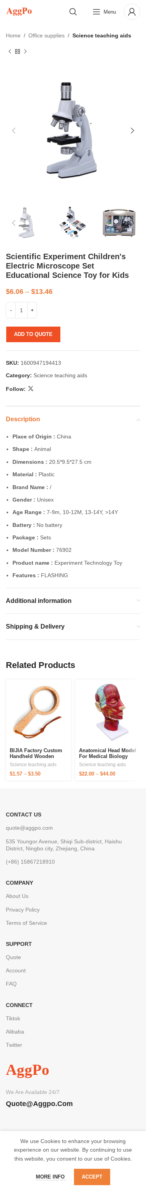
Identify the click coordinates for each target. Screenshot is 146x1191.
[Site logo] (19, 11)
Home (13, 35)
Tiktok (13, 1018)
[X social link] (31, 388)
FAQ (11, 984)
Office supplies (46, 35)
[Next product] (25, 51)
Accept (92, 1177)
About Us (17, 896)
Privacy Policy (23, 910)
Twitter (14, 1045)
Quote (13, 957)
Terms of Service (26, 923)
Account (16, 970)
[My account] (132, 11)
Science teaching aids (101, 35)
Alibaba (15, 1031)
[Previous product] (10, 51)
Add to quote (33, 334)
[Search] (73, 11)
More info (51, 1177)
